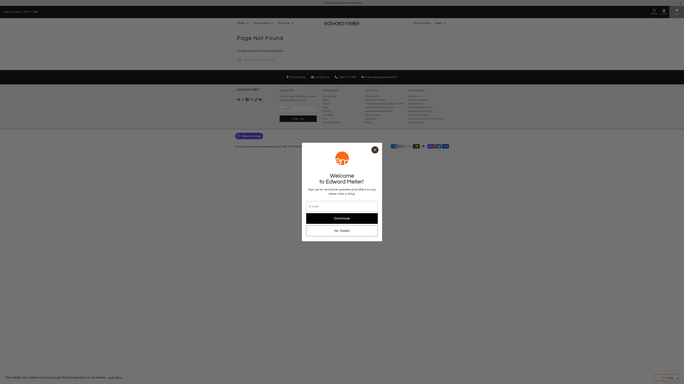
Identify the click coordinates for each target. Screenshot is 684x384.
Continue (342, 218)
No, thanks (342, 231)
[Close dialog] (375, 149)
